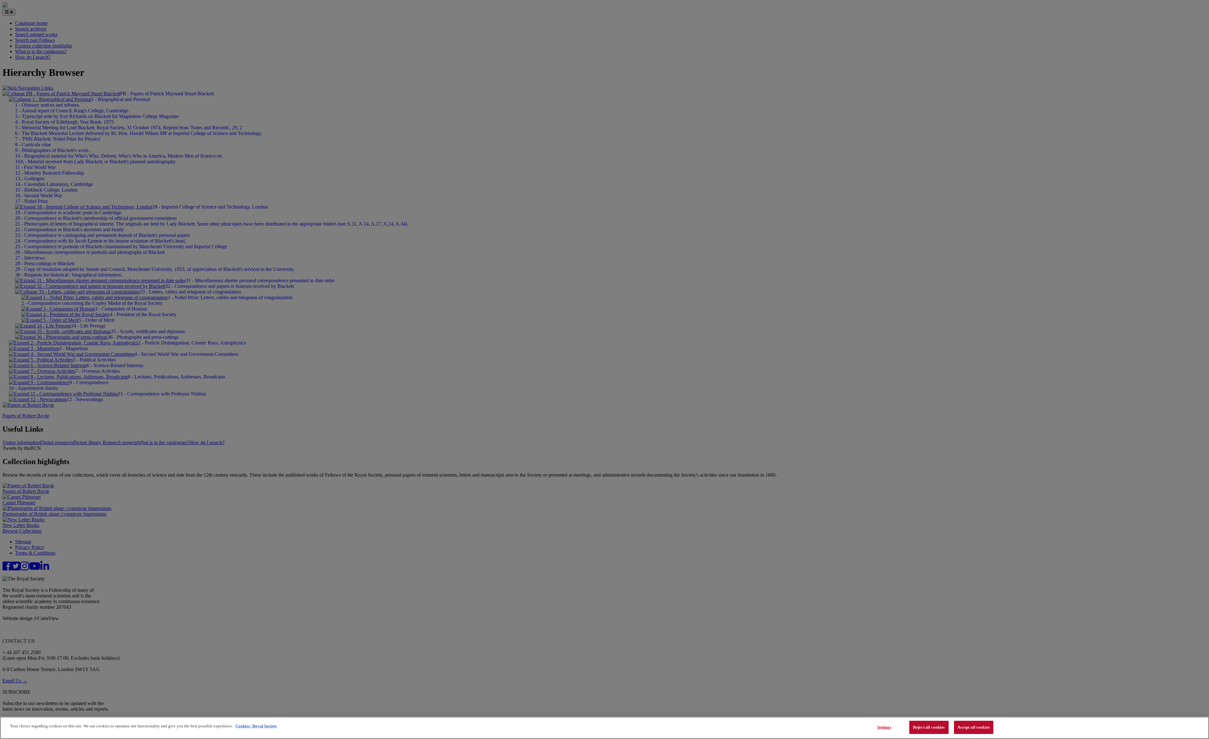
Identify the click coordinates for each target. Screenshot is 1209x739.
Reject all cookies (929, 727)
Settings (884, 727)
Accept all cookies (973, 727)
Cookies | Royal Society (256, 726)
